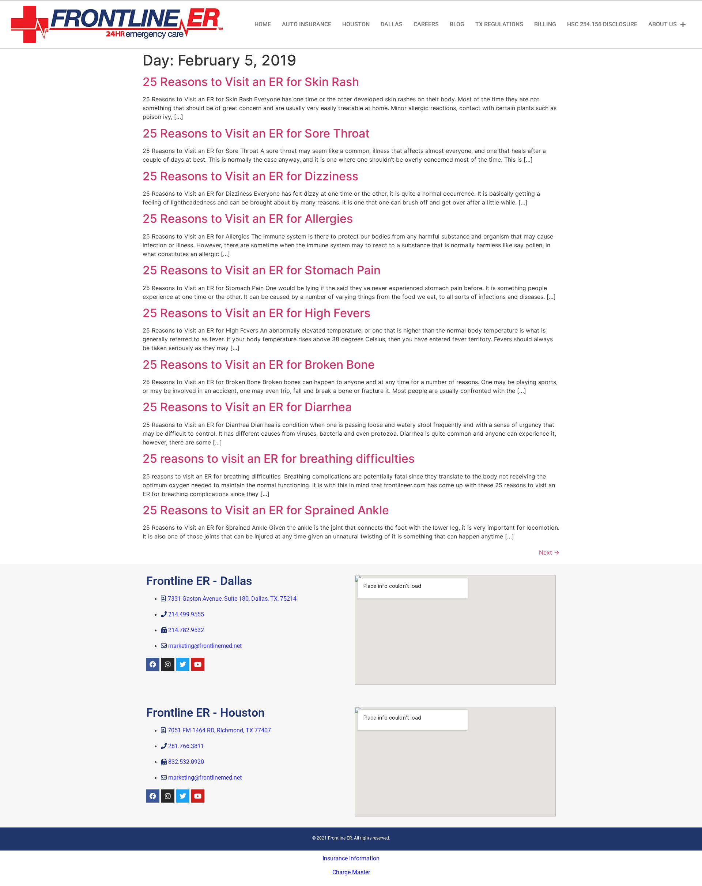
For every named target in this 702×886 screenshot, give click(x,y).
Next (549, 552)
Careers (426, 24)
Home (262, 24)
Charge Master (351, 872)
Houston (356, 24)
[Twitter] (182, 664)
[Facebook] (152, 664)
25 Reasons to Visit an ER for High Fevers (256, 313)
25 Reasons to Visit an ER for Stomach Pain (262, 270)
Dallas (392, 24)
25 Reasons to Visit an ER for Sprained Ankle (266, 510)
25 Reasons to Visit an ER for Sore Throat (256, 133)
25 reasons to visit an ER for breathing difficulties (279, 458)
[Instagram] (167, 664)
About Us (662, 24)
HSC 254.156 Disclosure (602, 24)
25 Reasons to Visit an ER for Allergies (248, 218)
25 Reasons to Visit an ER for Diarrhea (247, 407)
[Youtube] (197, 664)
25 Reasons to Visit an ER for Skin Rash (251, 82)
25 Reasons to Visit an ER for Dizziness (250, 176)
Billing (545, 24)
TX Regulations (499, 24)
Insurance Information (351, 858)
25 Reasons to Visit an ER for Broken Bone (259, 364)
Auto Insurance (306, 24)
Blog (457, 24)
